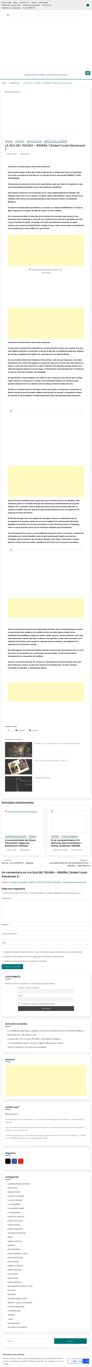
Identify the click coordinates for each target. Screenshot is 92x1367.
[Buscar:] (29, 1341)
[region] (46, 1359)
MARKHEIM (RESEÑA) (42, 778)
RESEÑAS (9, 141)
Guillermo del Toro (15, 1241)
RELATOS (12, 1290)
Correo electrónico (10, 934)
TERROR (11, 1315)
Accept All (87, 1361)
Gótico (10, 1237)
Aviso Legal (6, 2)
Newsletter (43, 2)
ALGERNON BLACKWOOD (15, 836)
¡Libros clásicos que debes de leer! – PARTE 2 (51, 761)
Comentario (7, 898)
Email (20, 996)
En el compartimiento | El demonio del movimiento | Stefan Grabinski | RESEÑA (66, 843)
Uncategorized (13, 1323)
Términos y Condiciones (11, 8)
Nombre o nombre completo (28, 988)
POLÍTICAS (46, 5)
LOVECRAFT (13, 1274)
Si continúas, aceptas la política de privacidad (38, 1004)
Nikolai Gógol (13, 1278)
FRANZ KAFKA (14, 1225)
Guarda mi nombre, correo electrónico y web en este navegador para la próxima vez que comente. (43, 952)
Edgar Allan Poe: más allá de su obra (22, 1035)
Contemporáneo (14, 1212)
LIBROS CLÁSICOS (34, 141)
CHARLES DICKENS (16, 1196)
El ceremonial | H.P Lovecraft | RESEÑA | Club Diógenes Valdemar (34, 1039)
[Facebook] (14, 1161)
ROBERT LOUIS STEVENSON (55, 141)
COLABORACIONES (16, 1208)
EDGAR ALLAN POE (16, 1216)
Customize (72, 1361)
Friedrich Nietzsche (15, 1229)
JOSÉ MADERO (14, 1249)
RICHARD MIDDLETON (17, 1298)
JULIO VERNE (13, 1262)
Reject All (80, 1361)
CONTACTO (24, 2)
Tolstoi (10, 1319)
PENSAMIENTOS (15, 1282)
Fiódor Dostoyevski (15, 1221)
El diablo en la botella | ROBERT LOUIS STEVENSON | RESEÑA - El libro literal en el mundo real (48, 882)
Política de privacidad (31, 5)
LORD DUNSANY (15, 1270)
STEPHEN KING (14, 1311)
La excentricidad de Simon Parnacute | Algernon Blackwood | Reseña (20, 843)
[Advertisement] (46, 250)
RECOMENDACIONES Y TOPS (20, 1286)
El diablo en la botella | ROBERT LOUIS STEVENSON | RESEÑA (57, 744)
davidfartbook (25, 154)
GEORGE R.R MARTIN (17, 1233)
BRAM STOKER (14, 1192)
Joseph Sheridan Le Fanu (17, 1253)
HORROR (11, 1245)
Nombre (5, 924)
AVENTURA (19, 141)
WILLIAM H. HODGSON (17, 1327)
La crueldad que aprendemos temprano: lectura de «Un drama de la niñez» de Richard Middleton (46, 1031)
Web (4, 943)
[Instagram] (8, 1161)
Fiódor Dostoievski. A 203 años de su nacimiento (27, 1047)
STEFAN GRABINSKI (69, 836)
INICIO (34, 2)
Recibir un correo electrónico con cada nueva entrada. (25, 961)
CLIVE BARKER (14, 1204)
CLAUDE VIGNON (15, 1200)
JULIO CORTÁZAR (15, 1257)
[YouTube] (20, 1161)
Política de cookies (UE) (11, 5)
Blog (15, 2)
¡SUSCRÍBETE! (29, 8)
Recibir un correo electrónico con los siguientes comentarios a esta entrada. (34, 956)
